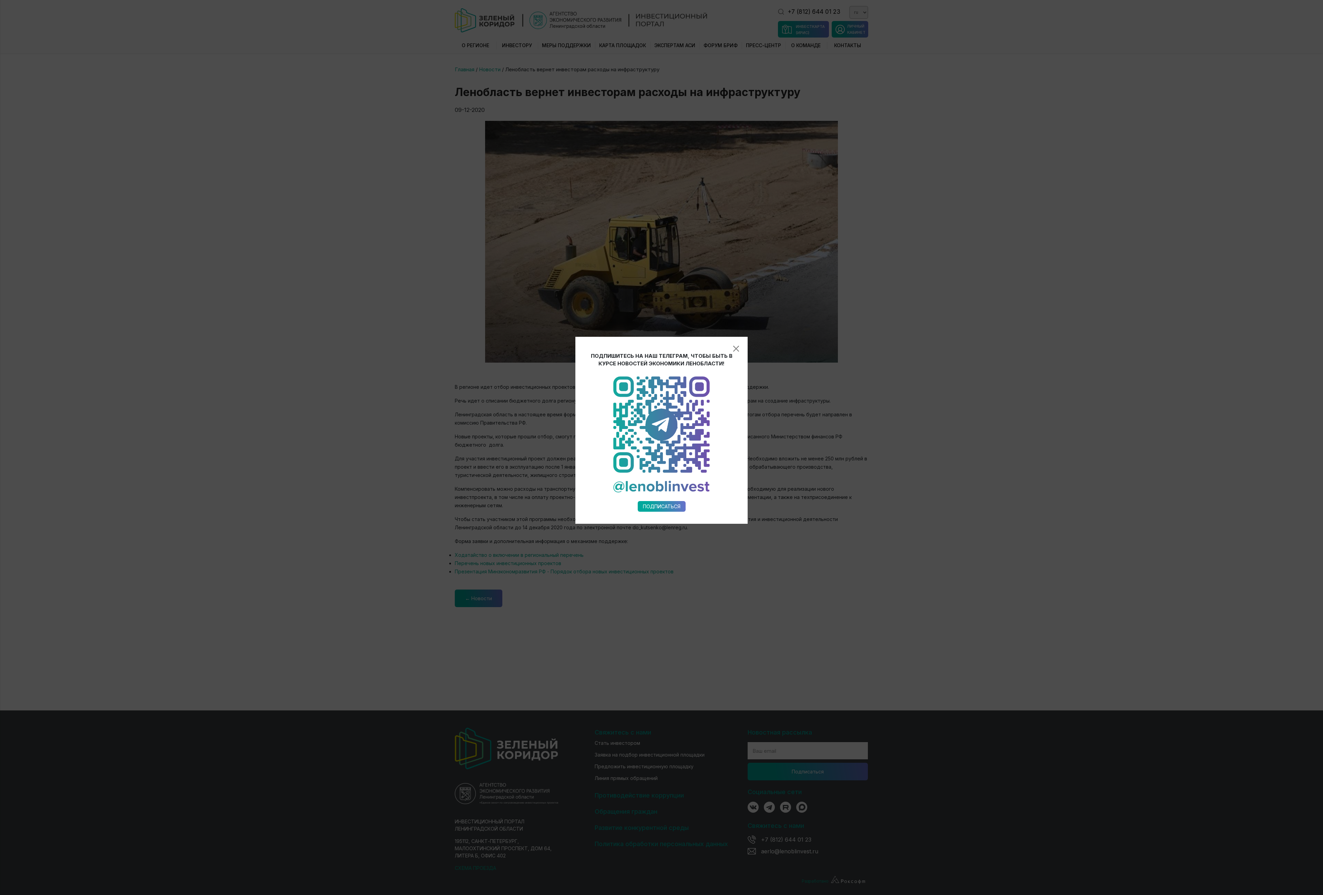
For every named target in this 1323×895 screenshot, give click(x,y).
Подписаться (661, 506)
